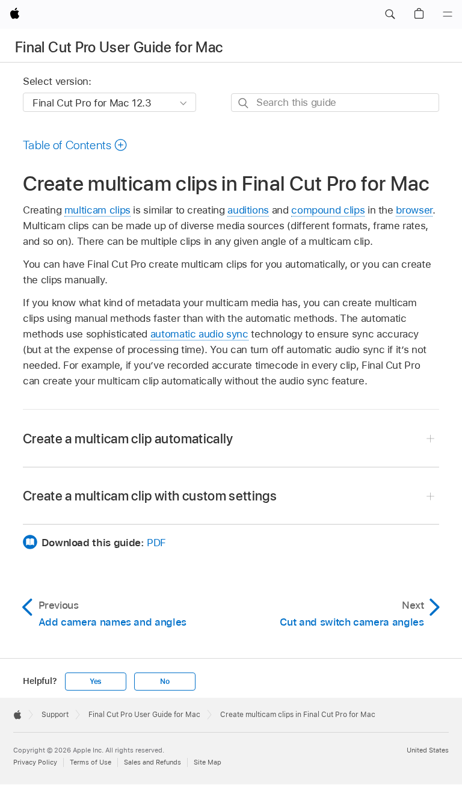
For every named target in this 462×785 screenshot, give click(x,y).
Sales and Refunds (152, 762)
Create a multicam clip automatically (128, 438)
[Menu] (447, 14)
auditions (248, 210)
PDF (156, 543)
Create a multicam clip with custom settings (150, 495)
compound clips (328, 210)
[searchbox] (335, 102)
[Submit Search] (244, 103)
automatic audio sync (199, 334)
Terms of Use (90, 762)
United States (428, 750)
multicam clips (97, 210)
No (165, 681)
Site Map (207, 762)
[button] (389, 14)
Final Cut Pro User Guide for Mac (119, 47)
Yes (96, 681)
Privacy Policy (35, 762)
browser (414, 210)
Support (55, 714)
